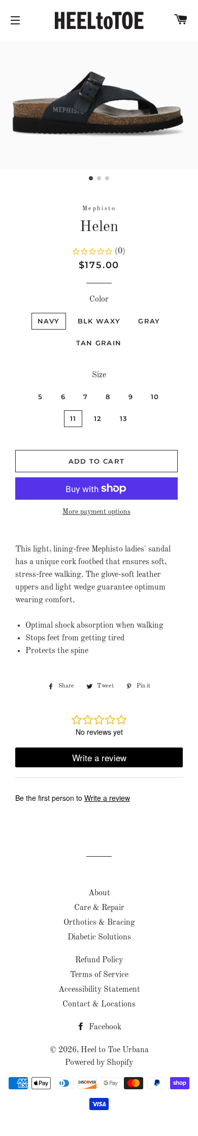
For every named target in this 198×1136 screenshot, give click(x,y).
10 (155, 397)
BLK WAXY (99, 321)
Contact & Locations (99, 1004)
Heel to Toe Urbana (115, 1050)
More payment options (96, 511)
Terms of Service (99, 975)
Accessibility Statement (99, 990)
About (99, 893)
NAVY (49, 321)
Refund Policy (99, 960)
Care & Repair (99, 908)
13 (124, 418)
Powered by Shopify (99, 1063)
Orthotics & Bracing (99, 923)
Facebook (104, 1027)
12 (98, 418)
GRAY (149, 321)
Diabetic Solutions (99, 937)
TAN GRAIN (99, 343)
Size (99, 375)
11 (73, 418)
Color (99, 300)
